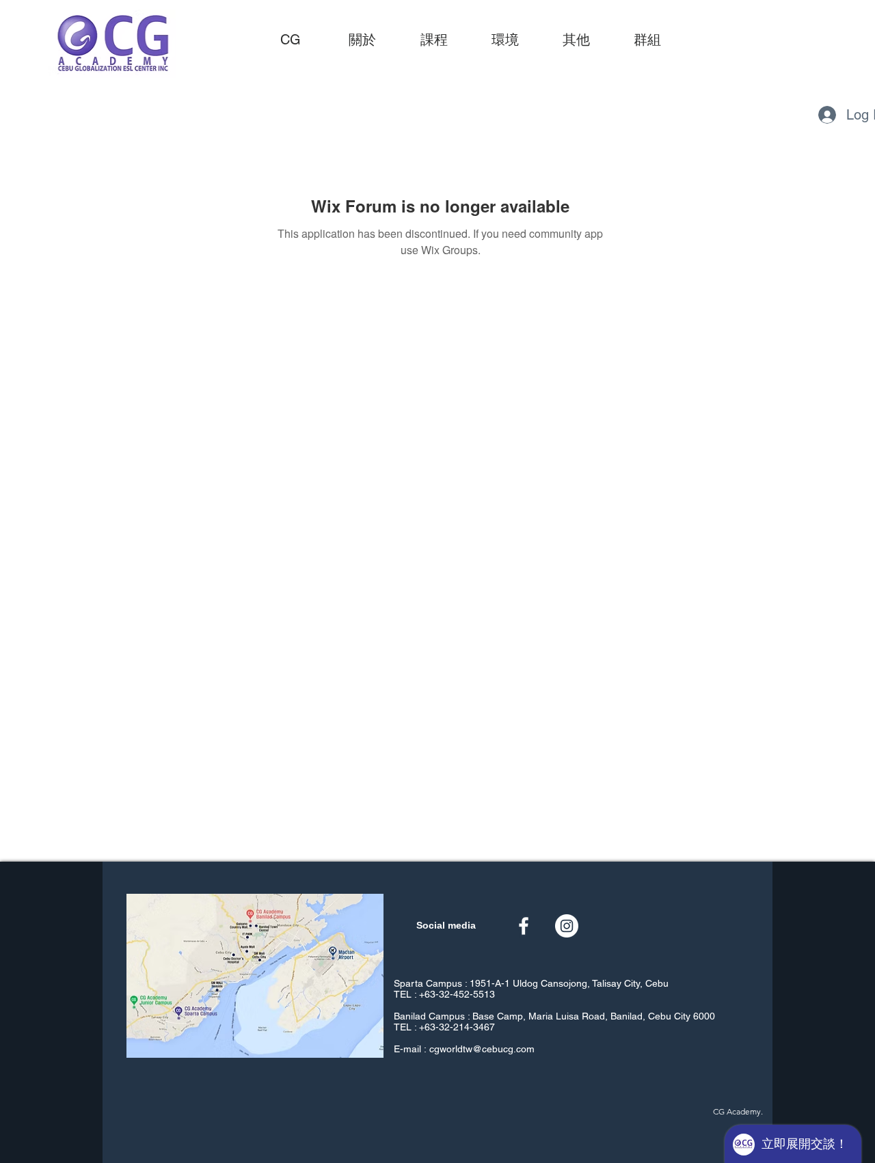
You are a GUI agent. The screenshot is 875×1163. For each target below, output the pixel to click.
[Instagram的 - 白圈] (566, 926)
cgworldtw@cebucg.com (482, 1048)
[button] (434, 40)
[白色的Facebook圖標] (523, 926)
